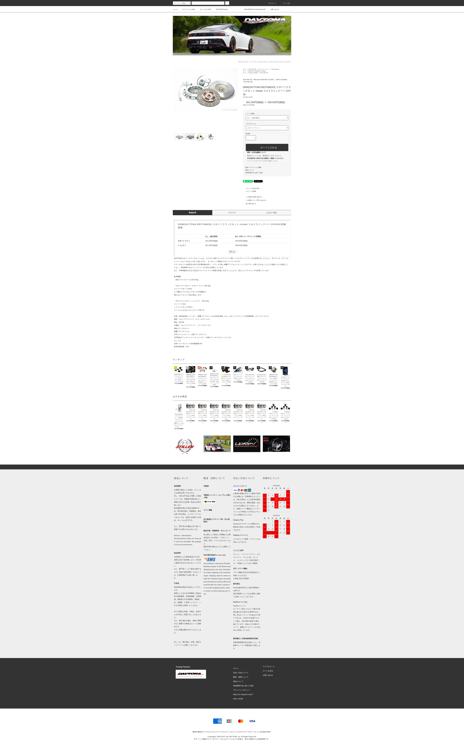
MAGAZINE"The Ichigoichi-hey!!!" (255, 9)
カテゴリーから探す (188, 9)
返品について (249, 170)
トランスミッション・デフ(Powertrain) (268, 69)
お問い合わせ (274, 9)
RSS (235, 699)
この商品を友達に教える (254, 197)
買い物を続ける (251, 203)
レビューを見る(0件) (252, 188)
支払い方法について (240, 673)
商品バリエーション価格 (253, 167)
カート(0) (286, 3)
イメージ (232, 213)
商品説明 (192, 213)
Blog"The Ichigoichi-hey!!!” (243, 694)
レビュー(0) (271, 213)
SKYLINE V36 (252, 69)
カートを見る (268, 671)
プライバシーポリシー (241, 690)
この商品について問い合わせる (256, 200)
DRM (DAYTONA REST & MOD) (257, 71)
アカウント (272, 3)
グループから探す (205, 9)
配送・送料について (240, 677)
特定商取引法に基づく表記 (254, 173)
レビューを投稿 (251, 191)
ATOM (240, 699)
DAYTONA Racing (222, 9)
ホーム (175, 9)
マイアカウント (269, 666)
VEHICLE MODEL (253, 72)
